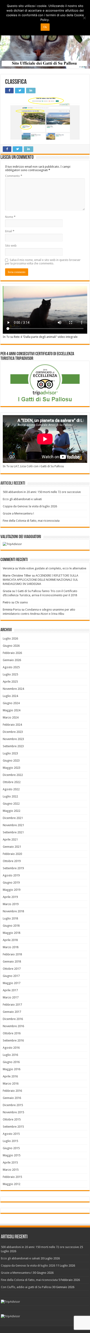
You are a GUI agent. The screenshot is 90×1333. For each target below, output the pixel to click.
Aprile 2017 (10, 990)
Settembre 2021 (13, 832)
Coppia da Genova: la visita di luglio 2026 (30, 506)
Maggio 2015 (11, 1155)
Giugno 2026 (11, 645)
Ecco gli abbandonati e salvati (22, 499)
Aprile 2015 (10, 1162)
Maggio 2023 (11, 767)
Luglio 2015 (10, 1141)
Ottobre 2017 (12, 968)
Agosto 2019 (11, 875)
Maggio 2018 (11, 933)
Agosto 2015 (11, 1133)
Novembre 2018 (13, 911)
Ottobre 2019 (12, 861)
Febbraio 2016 (12, 1090)
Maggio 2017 (11, 983)
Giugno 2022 (11, 803)
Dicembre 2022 (13, 775)
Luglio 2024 (10, 696)
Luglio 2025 (10, 674)
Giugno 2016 (11, 1062)
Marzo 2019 (10, 904)
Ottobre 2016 (12, 1033)
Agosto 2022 (11, 789)
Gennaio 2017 (12, 1011)
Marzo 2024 (10, 717)
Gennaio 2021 (12, 846)
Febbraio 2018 (12, 954)
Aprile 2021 (10, 839)
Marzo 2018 (10, 947)
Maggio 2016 (11, 1069)
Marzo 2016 (10, 1083)
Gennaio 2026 (12, 660)
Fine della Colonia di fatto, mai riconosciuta (31, 520)
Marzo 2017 (10, 997)
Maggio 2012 (11, 1184)
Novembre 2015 (13, 1112)
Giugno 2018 (11, 925)
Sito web (11, 245)
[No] (84, 18)
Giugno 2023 (11, 760)
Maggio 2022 (11, 810)
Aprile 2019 (10, 897)
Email (9, 231)
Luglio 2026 (10, 638)
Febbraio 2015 (12, 1177)
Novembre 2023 (13, 739)
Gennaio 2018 (12, 961)
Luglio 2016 (10, 1055)
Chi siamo (21, 602)
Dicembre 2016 (13, 1019)
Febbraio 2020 (12, 854)
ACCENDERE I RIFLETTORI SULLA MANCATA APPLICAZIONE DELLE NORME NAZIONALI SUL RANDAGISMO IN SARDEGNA (40, 580)
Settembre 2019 (13, 868)
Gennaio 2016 (12, 1098)
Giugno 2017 (11, 976)
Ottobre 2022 (12, 782)
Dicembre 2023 (13, 732)
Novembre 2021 (13, 825)
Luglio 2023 (10, 753)
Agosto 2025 (11, 667)
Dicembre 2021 (13, 818)
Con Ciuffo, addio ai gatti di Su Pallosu (26, 1287)
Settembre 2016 (13, 1040)
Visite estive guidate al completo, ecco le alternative (52, 568)
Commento (13, 176)
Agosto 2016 (11, 1047)
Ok (45, 27)
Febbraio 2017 (12, 1004)
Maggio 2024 (11, 710)
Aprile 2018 (10, 940)
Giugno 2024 (11, 703)
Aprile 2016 (10, 1076)
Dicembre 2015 (13, 1105)
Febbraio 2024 (12, 724)
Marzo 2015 (10, 1169)
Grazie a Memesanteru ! (18, 513)
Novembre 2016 (13, 1026)
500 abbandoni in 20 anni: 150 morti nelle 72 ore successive (42, 492)
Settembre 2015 (13, 1126)
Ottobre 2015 (12, 1119)
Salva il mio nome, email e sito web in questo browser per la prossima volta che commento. (43, 261)
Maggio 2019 (11, 889)
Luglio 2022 (10, 796)
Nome (10, 217)
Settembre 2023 (13, 746)
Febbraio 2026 (12, 653)
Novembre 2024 (13, 688)
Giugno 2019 (11, 882)
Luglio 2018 (10, 918)
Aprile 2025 (10, 681)
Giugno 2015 (11, 1148)
